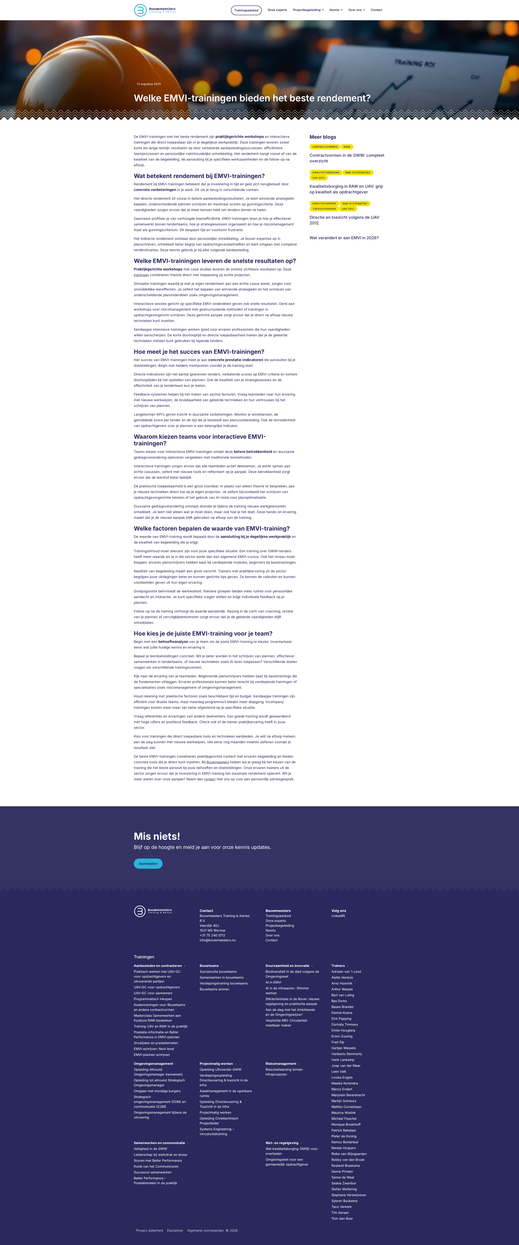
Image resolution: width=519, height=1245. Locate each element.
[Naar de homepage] (155, 10)
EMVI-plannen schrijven (152, 1055)
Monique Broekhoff (346, 1124)
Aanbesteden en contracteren (158, 966)
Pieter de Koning (344, 1136)
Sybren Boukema (344, 1201)
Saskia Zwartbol (343, 1183)
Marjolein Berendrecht (348, 1095)
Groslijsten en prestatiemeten (156, 1043)
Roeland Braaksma (345, 1166)
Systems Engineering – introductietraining (217, 1131)
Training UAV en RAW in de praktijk (161, 1026)
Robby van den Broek (348, 1160)
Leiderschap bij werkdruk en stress (160, 1155)
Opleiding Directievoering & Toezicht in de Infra (221, 1104)
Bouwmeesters (218, 762)
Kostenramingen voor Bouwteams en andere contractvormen (159, 1007)
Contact (376, 10)
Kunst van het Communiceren (156, 1166)
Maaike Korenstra (344, 1083)
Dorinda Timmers (344, 1024)
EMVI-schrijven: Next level (154, 1049)
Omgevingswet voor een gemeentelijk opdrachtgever (287, 1161)
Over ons (355, 10)
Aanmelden (148, 864)
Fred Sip (337, 1042)
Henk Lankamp (342, 1060)
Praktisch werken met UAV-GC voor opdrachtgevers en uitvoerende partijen (157, 976)
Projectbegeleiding (307, 10)
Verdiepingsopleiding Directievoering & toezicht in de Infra (224, 1080)
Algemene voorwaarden (205, 1230)
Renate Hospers (343, 1148)
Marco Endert (341, 1089)
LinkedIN (338, 916)
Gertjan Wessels (343, 1048)
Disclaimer (175, 1230)
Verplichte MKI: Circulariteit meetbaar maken (286, 1022)
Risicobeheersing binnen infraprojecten (284, 1071)
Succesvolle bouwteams (218, 971)
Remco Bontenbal (344, 1142)
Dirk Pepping (341, 1019)
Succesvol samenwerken (153, 1172)
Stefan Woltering (344, 1189)
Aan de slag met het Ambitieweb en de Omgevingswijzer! (290, 1012)
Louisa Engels (342, 1077)
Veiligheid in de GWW (150, 1149)
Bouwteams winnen (214, 989)
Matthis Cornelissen (346, 1107)
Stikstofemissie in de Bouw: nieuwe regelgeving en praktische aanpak (292, 1001)
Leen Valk (338, 1071)
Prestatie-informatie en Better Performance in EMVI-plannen (156, 1034)
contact (210, 779)
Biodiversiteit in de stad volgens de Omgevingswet (292, 973)
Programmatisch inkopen (153, 999)
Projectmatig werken (216, 1064)
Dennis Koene (341, 1013)
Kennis (334, 10)
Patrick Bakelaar (343, 1130)
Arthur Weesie (342, 989)
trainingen (141, 275)
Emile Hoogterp (343, 1030)
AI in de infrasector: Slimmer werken (287, 990)
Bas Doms (339, 1001)
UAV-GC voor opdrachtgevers (157, 987)
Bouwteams (209, 966)
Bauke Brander (342, 1007)
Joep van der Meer (345, 1066)
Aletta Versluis (342, 977)
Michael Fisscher (344, 1118)
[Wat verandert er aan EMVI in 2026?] (347, 236)
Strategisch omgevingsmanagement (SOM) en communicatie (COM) (160, 1102)
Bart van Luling (342, 995)
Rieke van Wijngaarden (349, 1154)
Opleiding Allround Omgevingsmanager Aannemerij (158, 1071)
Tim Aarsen (340, 1213)
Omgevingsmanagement (153, 1064)
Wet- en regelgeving (282, 1143)
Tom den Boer (342, 1218)
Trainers (338, 966)
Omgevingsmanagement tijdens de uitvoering (160, 1114)
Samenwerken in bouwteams (221, 977)
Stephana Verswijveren (348, 1195)
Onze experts (277, 10)
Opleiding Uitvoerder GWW (220, 1069)
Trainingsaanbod (246, 10)
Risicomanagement (281, 1064)
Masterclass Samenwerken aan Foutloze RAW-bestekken (157, 1017)
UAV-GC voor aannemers (153, 993)
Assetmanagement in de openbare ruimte (226, 1093)
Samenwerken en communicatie (159, 1143)
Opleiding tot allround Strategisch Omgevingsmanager (159, 1082)
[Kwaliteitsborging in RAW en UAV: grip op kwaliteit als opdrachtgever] (347, 182)
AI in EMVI (273, 982)
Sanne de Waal (342, 1177)
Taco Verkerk (341, 1207)
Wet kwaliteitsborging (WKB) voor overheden (292, 1151)
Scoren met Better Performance (158, 1160)
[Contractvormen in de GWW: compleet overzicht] (347, 154)
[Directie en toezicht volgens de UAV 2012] (347, 213)
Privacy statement (149, 1230)
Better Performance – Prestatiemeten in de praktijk (155, 1180)
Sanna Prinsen (342, 1171)
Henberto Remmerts (346, 1054)
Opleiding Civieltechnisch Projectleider (219, 1120)
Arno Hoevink (341, 983)
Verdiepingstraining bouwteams (224, 983)
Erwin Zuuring (342, 1036)
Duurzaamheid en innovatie (287, 966)
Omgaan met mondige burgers (157, 1091)
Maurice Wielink (343, 1113)
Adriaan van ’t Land (346, 971)
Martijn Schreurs (343, 1101)
